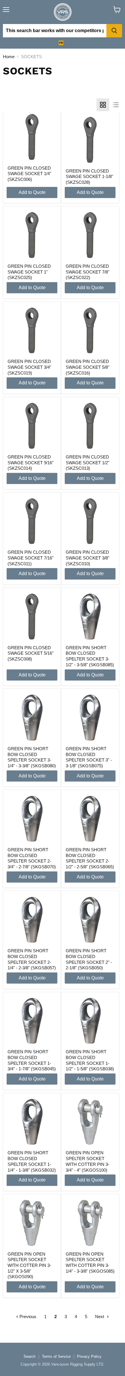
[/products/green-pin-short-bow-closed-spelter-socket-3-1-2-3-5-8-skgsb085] (90, 616)
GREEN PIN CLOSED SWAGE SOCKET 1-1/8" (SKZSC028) (89, 176)
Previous (27, 1316)
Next (100, 1316)
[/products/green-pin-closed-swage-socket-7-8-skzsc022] (90, 235)
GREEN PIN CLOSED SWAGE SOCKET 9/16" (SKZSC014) (30, 462)
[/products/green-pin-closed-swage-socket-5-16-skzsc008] (32, 616)
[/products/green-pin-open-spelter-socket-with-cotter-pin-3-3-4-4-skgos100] (90, 1121)
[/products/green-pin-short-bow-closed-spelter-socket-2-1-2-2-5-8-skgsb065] (90, 818)
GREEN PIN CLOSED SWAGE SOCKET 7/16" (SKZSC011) (30, 558)
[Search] (114, 30)
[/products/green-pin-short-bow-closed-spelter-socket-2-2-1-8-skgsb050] (90, 919)
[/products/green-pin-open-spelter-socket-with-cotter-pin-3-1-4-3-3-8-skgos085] (90, 1222)
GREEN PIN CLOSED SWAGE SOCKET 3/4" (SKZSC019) (29, 367)
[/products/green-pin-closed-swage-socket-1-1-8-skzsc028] (90, 139)
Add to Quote (32, 192)
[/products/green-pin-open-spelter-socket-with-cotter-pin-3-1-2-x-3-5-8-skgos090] (32, 1222)
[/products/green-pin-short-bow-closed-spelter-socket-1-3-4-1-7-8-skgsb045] (32, 1020)
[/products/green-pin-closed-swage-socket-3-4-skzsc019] (32, 330)
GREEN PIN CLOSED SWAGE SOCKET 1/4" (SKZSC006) (29, 174)
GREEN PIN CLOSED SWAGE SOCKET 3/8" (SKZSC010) (87, 558)
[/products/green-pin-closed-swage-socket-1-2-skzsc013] (90, 425)
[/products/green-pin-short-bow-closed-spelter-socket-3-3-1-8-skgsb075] (90, 717)
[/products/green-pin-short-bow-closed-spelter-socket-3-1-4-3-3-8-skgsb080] (32, 717)
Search (29, 1356)
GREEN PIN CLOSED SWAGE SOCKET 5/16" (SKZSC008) (30, 653)
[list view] (115, 104)
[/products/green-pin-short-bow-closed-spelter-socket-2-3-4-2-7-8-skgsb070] (32, 818)
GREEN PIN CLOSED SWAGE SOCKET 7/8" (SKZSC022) (87, 272)
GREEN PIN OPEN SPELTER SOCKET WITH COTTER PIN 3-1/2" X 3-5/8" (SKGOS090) (29, 1265)
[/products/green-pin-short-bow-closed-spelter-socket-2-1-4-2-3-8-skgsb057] (32, 919)
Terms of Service (56, 1356)
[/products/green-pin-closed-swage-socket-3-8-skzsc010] (90, 521)
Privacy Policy (89, 1356)
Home (9, 56)
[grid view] (103, 104)
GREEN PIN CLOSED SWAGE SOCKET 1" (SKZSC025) (29, 272)
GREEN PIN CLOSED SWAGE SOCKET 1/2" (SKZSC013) (87, 462)
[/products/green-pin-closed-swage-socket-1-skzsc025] (32, 235)
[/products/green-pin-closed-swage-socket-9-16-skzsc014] (32, 425)
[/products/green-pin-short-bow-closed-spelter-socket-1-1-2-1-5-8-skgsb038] (90, 1020)
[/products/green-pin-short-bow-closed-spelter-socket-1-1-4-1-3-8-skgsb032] (32, 1121)
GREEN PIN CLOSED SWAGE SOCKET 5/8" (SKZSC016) (87, 367)
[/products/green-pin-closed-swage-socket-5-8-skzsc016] (90, 330)
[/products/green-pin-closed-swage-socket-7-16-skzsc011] (32, 521)
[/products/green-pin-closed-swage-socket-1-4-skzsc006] (32, 136)
